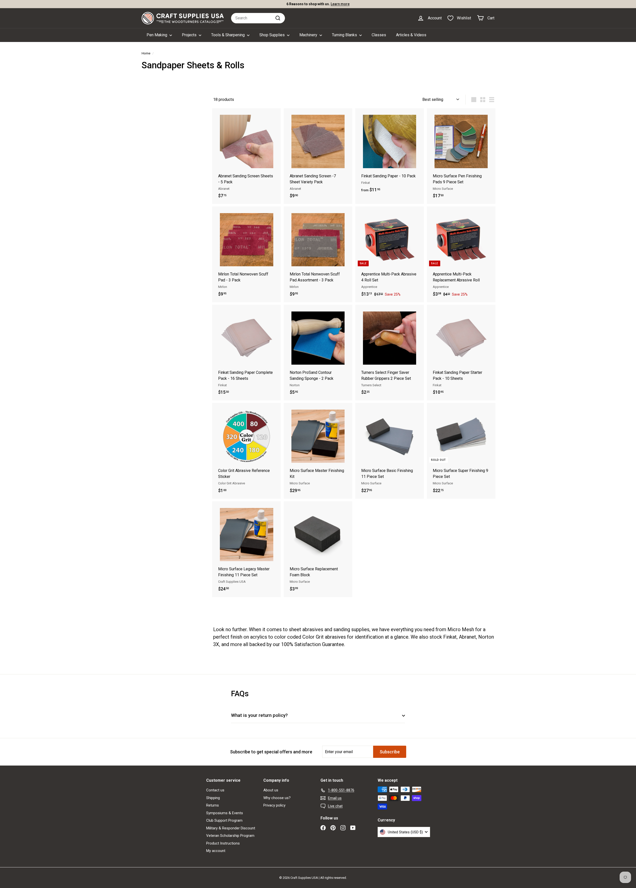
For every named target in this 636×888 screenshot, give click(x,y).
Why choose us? (277, 798)
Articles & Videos (411, 35)
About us (270, 790)
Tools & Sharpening (228, 35)
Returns (212, 805)
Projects (190, 35)
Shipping (213, 798)
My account (215, 851)
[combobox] (258, 18)
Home (146, 53)
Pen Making (157, 35)
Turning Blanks (345, 35)
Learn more (340, 4)
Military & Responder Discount (230, 828)
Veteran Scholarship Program (230, 835)
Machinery (308, 35)
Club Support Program (224, 820)
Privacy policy (274, 805)
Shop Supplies (272, 35)
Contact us (215, 790)
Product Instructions (223, 843)
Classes (379, 35)
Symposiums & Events (224, 813)
